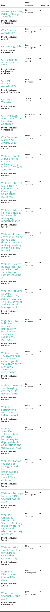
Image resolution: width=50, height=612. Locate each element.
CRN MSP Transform (7, 101)
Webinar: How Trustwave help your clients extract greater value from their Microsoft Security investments (11, 362)
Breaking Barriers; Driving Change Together (12, 14)
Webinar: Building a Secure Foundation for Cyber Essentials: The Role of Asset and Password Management (11, 299)
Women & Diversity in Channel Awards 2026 (10, 575)
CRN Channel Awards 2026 (9, 32)
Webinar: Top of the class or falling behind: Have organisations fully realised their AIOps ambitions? (11, 470)
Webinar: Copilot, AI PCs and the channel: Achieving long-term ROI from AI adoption (11, 162)
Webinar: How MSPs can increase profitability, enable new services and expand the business (9, 330)
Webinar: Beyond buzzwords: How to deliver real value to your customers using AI (11, 270)
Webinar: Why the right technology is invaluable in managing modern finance (11, 215)
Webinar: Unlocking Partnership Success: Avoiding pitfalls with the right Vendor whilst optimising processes (11, 524)
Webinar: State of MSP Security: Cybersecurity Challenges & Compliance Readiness (11, 189)
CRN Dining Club (11, 46)
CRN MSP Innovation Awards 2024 (8, 83)
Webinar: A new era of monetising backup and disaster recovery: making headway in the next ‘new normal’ (12, 242)
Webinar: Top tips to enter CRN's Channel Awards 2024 (12, 497)
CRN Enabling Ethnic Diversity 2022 (10, 62)
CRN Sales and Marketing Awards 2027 (9, 139)
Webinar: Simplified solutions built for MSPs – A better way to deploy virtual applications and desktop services (11, 438)
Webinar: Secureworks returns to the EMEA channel (9, 411)
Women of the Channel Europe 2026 (10, 595)
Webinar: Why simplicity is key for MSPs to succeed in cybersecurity (10, 553)
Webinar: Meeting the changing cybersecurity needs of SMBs (11, 389)
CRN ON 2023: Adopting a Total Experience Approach (11, 119)
